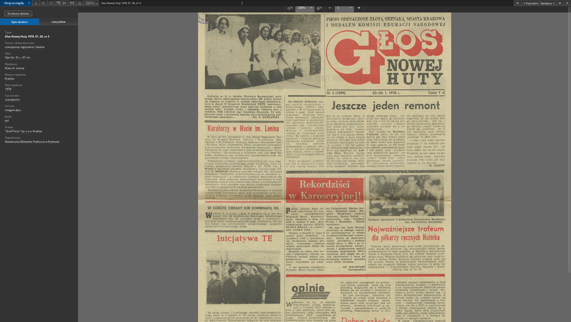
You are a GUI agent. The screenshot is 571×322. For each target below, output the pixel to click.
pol (7, 120)
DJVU (90, 2)
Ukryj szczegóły (14, 3)
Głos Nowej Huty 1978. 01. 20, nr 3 (27, 36)
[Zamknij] (567, 3)
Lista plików (59, 21)
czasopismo (12, 99)
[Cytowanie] (72, 3)
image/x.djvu (13, 110)
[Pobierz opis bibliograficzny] (64, 3)
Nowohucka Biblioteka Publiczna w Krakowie (32, 142)
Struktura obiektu (18, 13)
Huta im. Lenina (14, 68)
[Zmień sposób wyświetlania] (57, 3)
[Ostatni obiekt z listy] (560, 3)
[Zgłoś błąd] (79, 3)
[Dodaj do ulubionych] (51, 3)
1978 (8, 89)
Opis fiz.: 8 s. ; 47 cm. (18, 57)
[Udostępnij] (43, 3)
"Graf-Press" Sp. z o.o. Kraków (23, 131)
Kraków (9, 78)
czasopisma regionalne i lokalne (25, 47)
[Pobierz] (36, 3)
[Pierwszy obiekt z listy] (517, 3)
